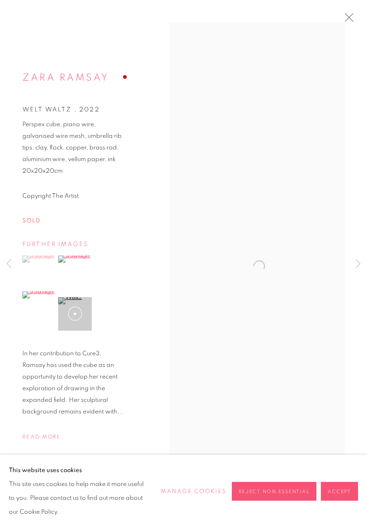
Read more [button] (41, 436)
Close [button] (347, 20)
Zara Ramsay (65, 77)
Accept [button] (339, 491)
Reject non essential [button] (274, 491)
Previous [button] (9, 264)
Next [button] (358, 264)
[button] (39, 259)
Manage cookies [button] (193, 491)
